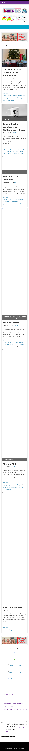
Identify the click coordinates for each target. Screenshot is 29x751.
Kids (22, 99)
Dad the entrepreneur (11, 201)
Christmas (19, 95)
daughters (17, 97)
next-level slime (12, 487)
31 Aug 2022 (25, 724)
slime (4, 489)
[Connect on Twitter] (21, 2)
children (15, 95)
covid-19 (21, 199)
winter (19, 346)
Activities (14, 484)
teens (12, 489)
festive (12, 99)
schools (12, 100)
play (17, 487)
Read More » (6, 93)
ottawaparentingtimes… (11, 729)
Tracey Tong (20, 153)
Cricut (4, 97)
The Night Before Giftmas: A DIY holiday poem (12, 72)
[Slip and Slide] (14, 405)
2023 (14, 342)
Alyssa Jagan (19, 484)
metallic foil (5, 487)
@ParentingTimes (12, 726)
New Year (14, 344)
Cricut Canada (12, 151)
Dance (13, 97)
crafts (23, 95)
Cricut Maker (9, 97)
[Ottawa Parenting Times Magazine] (14, 11)
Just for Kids (7, 484)
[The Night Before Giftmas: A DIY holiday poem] (14, 57)
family (8, 99)
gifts (15, 99)
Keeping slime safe (12, 607)
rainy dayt (21, 487)
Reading (19, 344)
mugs (4, 100)
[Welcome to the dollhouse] (14, 164)
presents (8, 100)
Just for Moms (6, 153)
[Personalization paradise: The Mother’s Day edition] (14, 112)
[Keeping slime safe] (14, 548)
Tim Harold (12, 203)
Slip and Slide (10, 464)
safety (4, 630)
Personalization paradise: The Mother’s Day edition (14, 127)
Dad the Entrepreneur (9, 199)
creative (13, 485)
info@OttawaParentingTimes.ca (11, 708)
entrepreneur (19, 151)
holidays (18, 99)
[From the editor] (14, 263)
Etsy (23, 151)
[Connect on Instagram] (26, 2)
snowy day (8, 489)
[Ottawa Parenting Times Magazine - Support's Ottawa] (13, 722)
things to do (8, 346)
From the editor (11, 322)
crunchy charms (18, 485)
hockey (8, 344)
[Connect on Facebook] (23, 2)
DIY (21, 97)
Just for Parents (7, 95)
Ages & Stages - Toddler (9, 629)
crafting (23, 149)
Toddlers (11, 630)
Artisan (19, 149)
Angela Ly (15, 149)
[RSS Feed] (19, 2)
